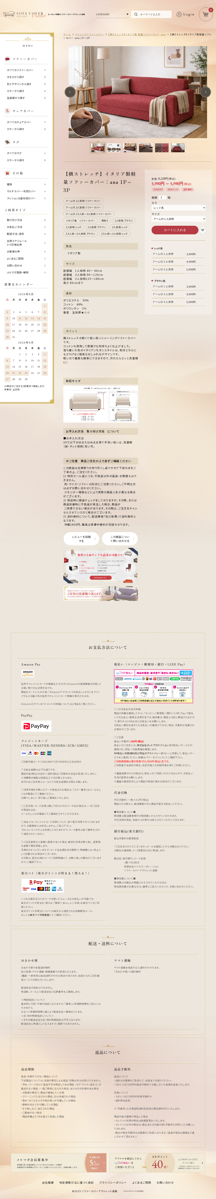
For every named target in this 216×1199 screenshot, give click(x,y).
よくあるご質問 (15, 258)
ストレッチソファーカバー (89, 34)
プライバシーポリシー (113, 1182)
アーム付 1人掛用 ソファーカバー (83, 201)
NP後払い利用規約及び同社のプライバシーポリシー (142, 753)
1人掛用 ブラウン (124, 220)
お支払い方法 (15, 227)
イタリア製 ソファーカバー (80, 220)
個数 (154, 197)
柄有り (105, 220)
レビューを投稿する (81, 539)
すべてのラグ (14, 153)
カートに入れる (175, 230)
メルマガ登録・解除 (18, 272)
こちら (75, 704)
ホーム (67, 34)
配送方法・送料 (15, 234)
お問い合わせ (14, 265)
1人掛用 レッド (74, 227)
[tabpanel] (137, 92)
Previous (70, 92)
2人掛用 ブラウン (97, 227)
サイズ (156, 214)
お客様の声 (13, 251)
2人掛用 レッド (120, 227)
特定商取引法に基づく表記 (76, 1182)
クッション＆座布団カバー (21, 198)
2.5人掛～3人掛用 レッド (114, 233)
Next (205, 92)
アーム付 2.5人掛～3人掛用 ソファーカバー (89, 214)
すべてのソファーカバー (20, 70)
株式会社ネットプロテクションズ (154, 745)
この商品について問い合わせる (119, 539)
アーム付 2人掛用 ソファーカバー (83, 207)
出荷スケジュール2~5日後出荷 (17, 242)
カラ (154, 203)
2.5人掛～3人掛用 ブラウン (80, 233)
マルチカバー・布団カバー (21, 191)
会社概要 (48, 1182)
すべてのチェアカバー (19, 122)
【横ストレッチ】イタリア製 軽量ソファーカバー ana (137, 34)
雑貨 (9, 184)
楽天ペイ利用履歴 (39, 914)
